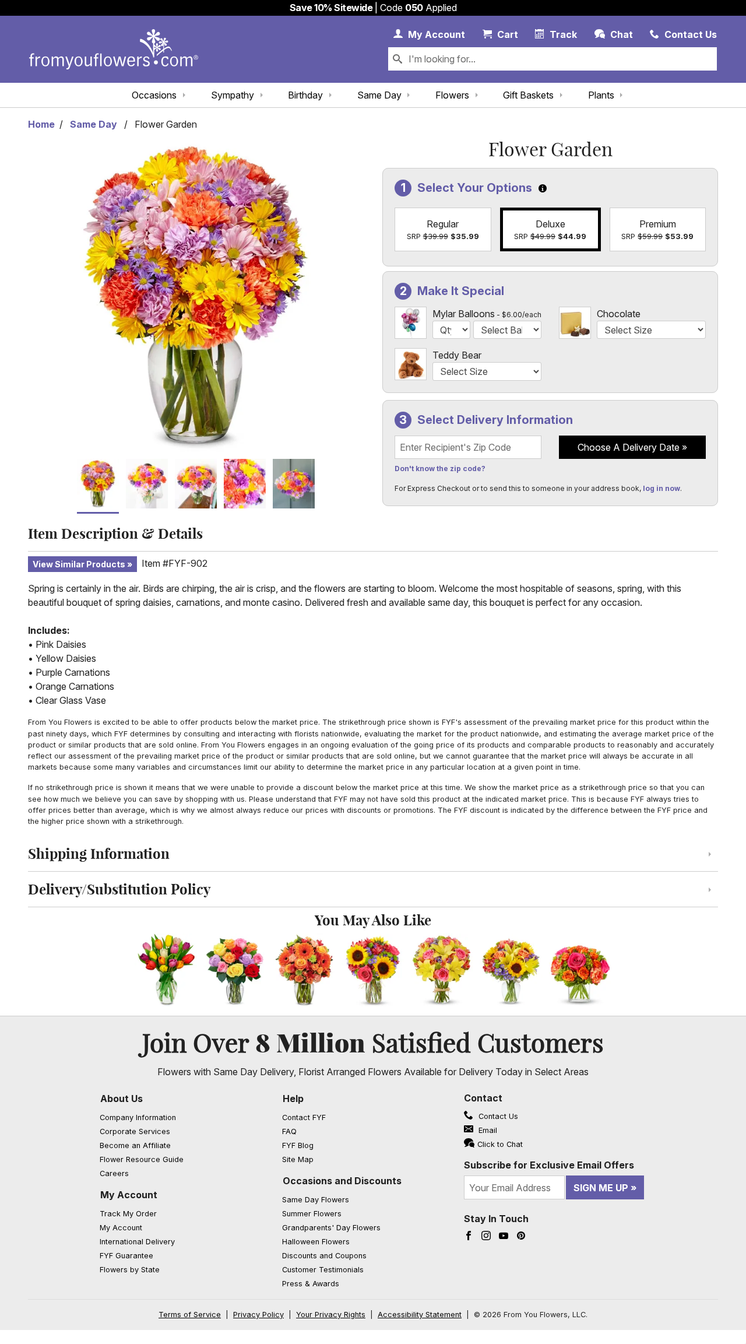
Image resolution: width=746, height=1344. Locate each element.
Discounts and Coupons (324, 1255)
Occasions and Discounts (342, 1181)
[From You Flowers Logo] (113, 49)
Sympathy (232, 95)
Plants (601, 95)
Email (486, 1130)
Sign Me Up (600, 1188)
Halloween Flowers (316, 1241)
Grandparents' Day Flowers (331, 1227)
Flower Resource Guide (142, 1159)
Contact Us (497, 1116)
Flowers (452, 95)
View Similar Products (79, 564)
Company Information (138, 1117)
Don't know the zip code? (440, 468)
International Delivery (137, 1241)
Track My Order (128, 1213)
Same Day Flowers (315, 1199)
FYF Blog (298, 1145)
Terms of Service (190, 1314)
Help (293, 1098)
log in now (661, 488)
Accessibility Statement (420, 1314)
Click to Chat (500, 1144)
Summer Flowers (312, 1213)
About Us (121, 1098)
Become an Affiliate (135, 1145)
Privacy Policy (258, 1314)
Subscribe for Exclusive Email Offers (549, 1165)
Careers (114, 1173)
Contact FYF (304, 1117)
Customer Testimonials (323, 1269)
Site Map (298, 1159)
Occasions (154, 95)
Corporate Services (135, 1131)
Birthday (305, 95)
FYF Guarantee (126, 1255)
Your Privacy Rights (330, 1314)
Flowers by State (130, 1269)
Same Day (379, 95)
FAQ (289, 1131)
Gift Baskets (528, 95)
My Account (128, 1195)
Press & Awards (310, 1283)
